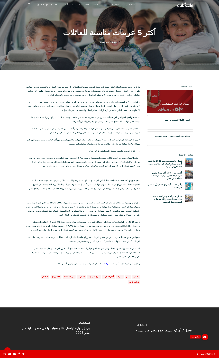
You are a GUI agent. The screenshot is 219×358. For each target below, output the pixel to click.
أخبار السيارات (108, 277)
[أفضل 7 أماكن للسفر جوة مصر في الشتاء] (164, 328)
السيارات (81, 277)
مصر (128, 277)
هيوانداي (45, 277)
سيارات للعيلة (69, 277)
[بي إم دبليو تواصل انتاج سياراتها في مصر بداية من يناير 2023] (55, 328)
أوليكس (136, 277)
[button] (205, 337)
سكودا (120, 277)
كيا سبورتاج (56, 277)
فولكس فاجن (134, 282)
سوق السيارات (93, 277)
